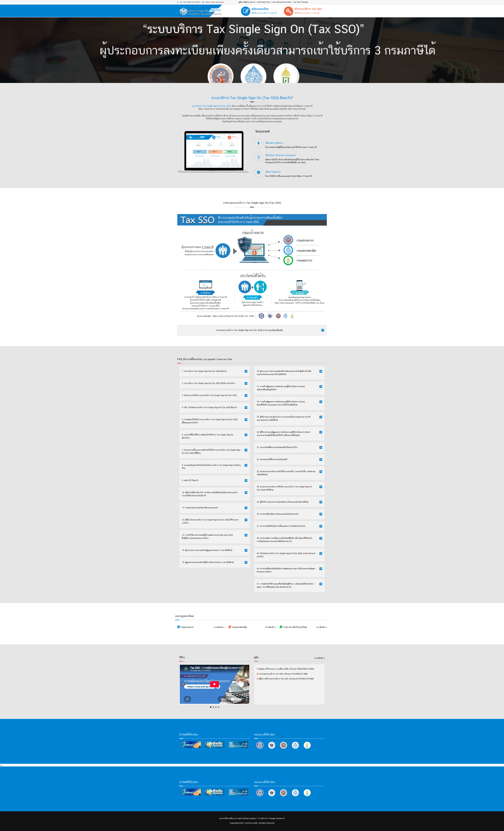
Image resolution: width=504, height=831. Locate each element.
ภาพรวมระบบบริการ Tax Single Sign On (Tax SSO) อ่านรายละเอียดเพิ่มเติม (249, 330)
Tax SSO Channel (300, 2)
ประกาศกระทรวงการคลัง (281, 2)
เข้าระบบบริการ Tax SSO (308, 9)
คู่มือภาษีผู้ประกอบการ (247, 2)
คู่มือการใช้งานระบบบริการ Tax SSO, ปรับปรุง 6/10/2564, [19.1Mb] (286, 679)
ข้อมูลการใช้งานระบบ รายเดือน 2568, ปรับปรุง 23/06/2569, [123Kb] (286, 669)
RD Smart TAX (264, 2)
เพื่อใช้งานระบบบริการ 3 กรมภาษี (306, 13)
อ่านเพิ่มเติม (218, 627)
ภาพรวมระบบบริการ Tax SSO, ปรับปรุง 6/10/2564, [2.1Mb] (283, 674)
